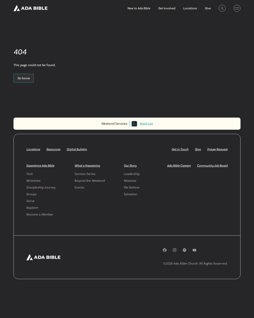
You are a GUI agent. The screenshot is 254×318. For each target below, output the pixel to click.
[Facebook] (164, 250)
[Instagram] (174, 250)
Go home (23, 78)
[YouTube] (194, 250)
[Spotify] (184, 250)
